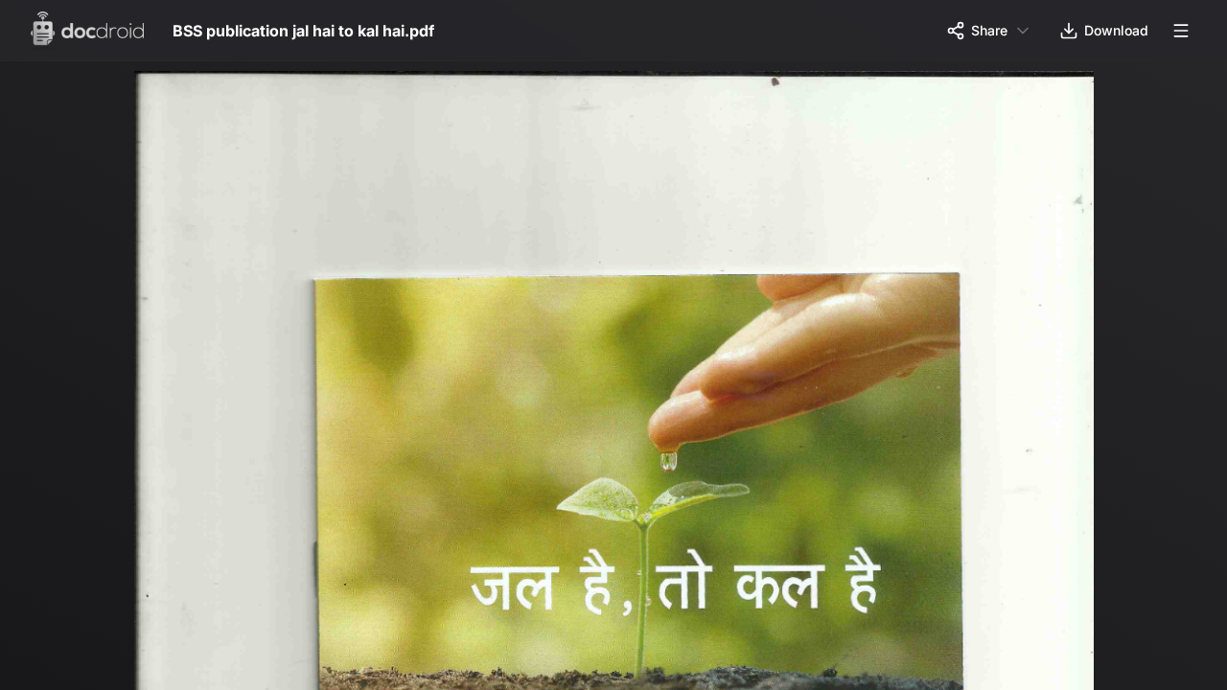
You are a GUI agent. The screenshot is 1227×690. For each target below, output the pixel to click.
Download (1116, 30)
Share (989, 30)
